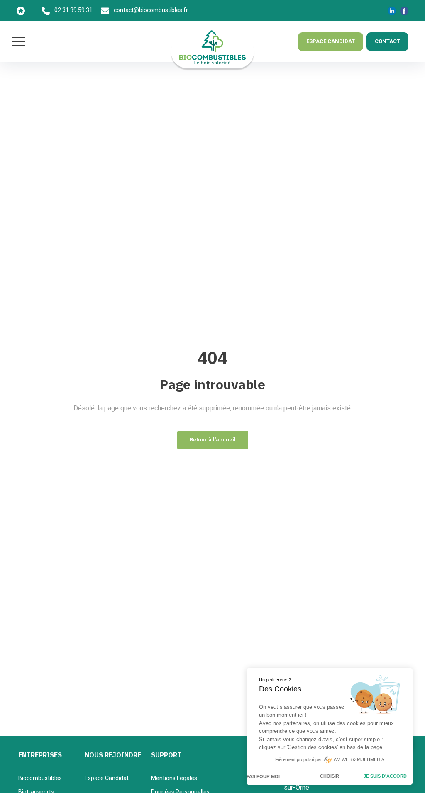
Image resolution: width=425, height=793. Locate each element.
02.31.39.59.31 (73, 10)
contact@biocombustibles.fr (150, 10)
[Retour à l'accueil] (29, 10)
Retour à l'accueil (213, 440)
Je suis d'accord (385, 776)
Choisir (329, 776)
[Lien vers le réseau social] (392, 10)
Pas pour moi (263, 776)
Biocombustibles (40, 778)
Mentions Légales (174, 778)
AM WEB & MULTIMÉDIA (359, 759)
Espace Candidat (107, 778)
